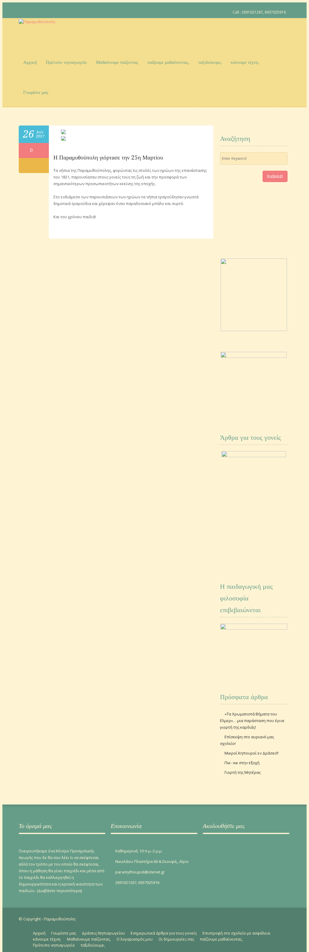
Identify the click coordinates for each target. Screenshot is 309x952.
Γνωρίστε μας (35, 92)
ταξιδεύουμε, (210, 62)
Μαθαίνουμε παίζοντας (117, 62)
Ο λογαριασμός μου (134, 939)
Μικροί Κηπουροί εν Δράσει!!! (252, 753)
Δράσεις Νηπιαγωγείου (103, 933)
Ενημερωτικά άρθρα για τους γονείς (164, 933)
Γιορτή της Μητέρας (243, 772)
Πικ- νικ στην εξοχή (242, 762)
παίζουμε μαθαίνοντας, (168, 62)
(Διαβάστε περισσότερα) (59, 890)
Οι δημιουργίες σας (176, 939)
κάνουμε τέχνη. (245, 62)
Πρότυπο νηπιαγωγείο (66, 62)
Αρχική (30, 62)
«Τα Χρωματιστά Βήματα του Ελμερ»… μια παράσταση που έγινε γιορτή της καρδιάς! (252, 720)
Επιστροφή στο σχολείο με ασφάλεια (236, 933)
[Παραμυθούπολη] (37, 33)
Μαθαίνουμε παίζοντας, (89, 939)
